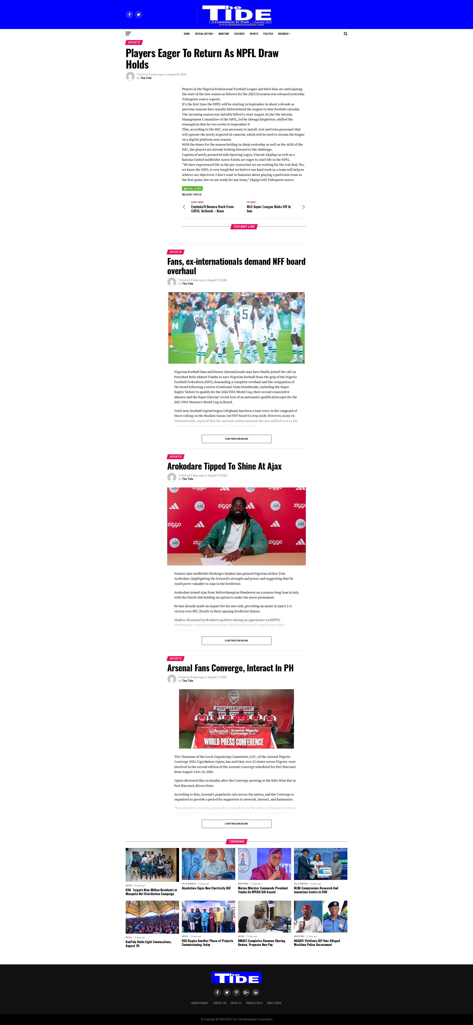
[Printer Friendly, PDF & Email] (192, 188)
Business (283, 33)
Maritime (224, 33)
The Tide (146, 78)
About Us (236, 1003)
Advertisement (199, 1003)
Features (239, 33)
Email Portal (274, 1003)
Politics (268, 33)
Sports (254, 33)
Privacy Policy (254, 1003)
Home (187, 33)
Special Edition (203, 33)
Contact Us (219, 1003)
